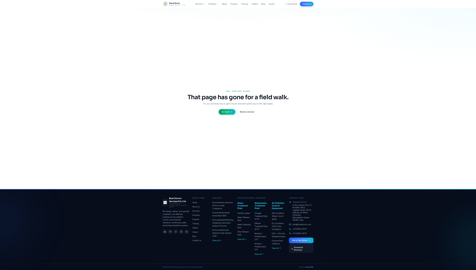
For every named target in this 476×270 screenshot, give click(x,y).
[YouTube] (170, 231)
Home (194, 202)
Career (271, 4)
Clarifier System (243, 213)
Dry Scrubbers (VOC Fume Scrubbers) (278, 226)
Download (292, 4)
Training (244, 4)
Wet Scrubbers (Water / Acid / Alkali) (278, 216)
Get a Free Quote (299, 240)
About (224, 4)
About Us (196, 207)
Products (212, 4)
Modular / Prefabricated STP (260, 236)
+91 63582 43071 (300, 229)
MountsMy (309, 267)
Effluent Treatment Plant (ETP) (261, 226)
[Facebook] (176, 231)
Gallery (255, 4)
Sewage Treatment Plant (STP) (261, 216)
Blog (263, 4)
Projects (234, 4)
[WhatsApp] (186, 231)
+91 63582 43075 (300, 233)
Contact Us (196, 240)
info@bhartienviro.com (302, 224)
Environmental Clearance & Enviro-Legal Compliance (222, 205)
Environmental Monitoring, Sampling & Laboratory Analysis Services (223, 223)
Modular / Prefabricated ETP (260, 247)
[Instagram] (181, 231)
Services (199, 4)
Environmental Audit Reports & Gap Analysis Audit (221, 233)
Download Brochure (298, 248)
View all (215, 240)
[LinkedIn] (165, 231)
